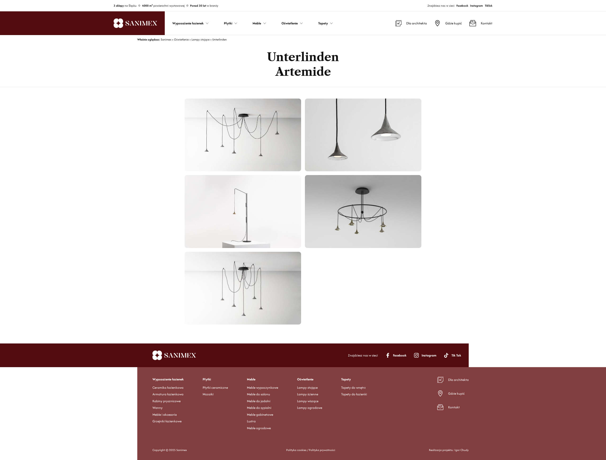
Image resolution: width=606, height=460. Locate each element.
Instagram (476, 6)
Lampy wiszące (307, 401)
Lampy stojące (307, 387)
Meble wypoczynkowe (262, 387)
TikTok (488, 6)
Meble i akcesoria (164, 414)
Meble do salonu (258, 394)
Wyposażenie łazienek (168, 379)
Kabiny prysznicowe (166, 401)
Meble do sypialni (259, 407)
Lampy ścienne (307, 394)
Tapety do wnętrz (353, 387)
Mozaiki (208, 394)
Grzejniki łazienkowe (167, 421)
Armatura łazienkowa (167, 394)
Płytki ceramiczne (215, 387)
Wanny (157, 407)
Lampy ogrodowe (309, 407)
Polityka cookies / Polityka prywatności (310, 450)
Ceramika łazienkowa (167, 387)
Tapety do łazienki (354, 394)
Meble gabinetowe (260, 414)
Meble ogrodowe (259, 428)
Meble (251, 379)
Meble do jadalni (258, 401)
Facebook (462, 6)
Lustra (251, 421)
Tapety (346, 379)
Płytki (207, 379)
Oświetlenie (305, 379)
